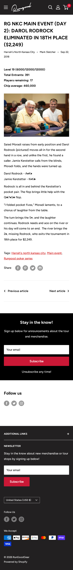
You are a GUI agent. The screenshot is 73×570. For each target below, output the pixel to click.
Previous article (18, 291)
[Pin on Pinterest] (25, 268)
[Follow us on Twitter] (14, 403)
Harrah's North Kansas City (19, 52)
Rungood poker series (18, 258)
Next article (57, 291)
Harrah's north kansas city (28, 253)
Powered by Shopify (15, 561)
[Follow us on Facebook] (6, 403)
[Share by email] (40, 268)
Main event (54, 253)
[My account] (58, 7)
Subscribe (37, 361)
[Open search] (50, 7)
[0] (65, 7)
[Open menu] (6, 7)
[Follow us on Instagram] (21, 403)
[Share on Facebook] (18, 268)
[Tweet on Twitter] (32, 268)
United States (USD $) (18, 500)
